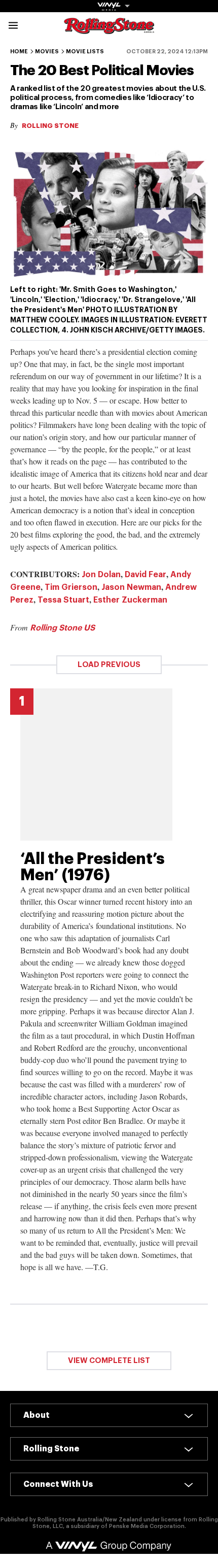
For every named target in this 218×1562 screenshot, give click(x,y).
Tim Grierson (71, 587)
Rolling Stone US (62, 628)
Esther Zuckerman (130, 600)
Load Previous (109, 665)
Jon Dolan (101, 575)
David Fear (145, 575)
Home (19, 51)
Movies (47, 51)
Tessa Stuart (63, 600)
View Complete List (109, 1361)
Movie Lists (85, 51)
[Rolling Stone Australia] (109, 29)
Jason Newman (131, 587)
